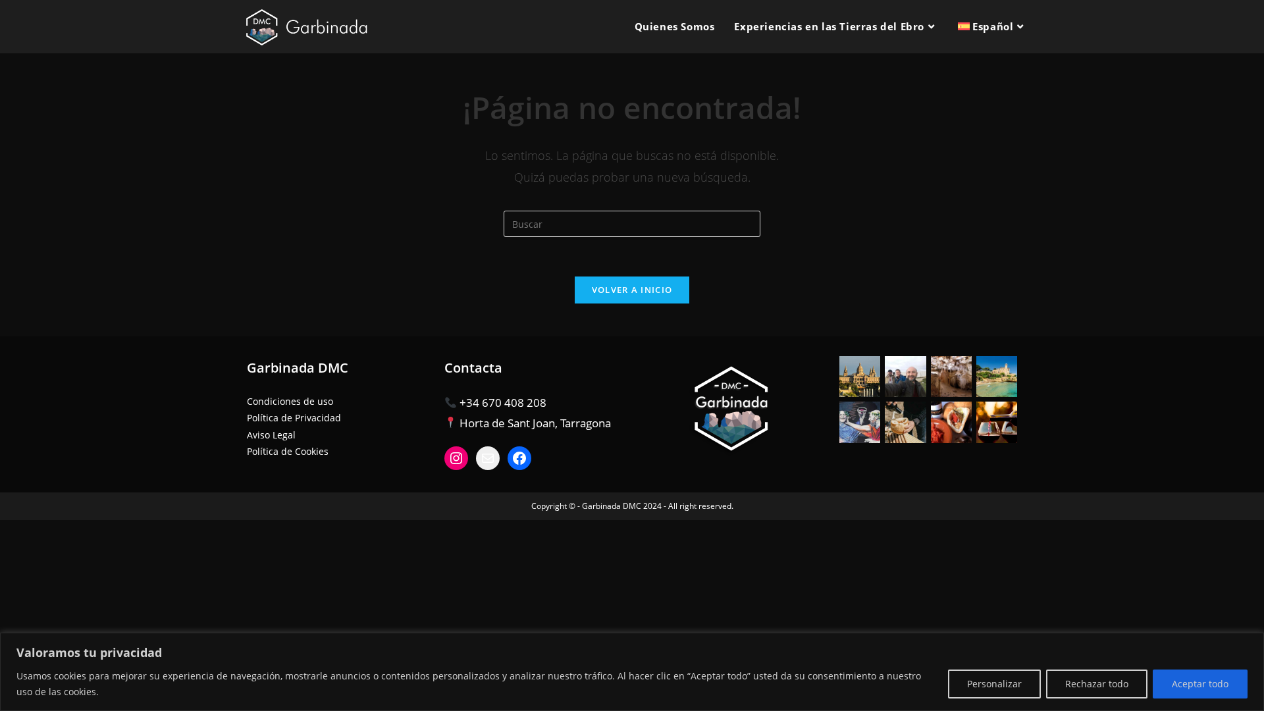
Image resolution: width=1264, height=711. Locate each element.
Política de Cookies (288, 451)
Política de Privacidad (294, 417)
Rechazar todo (1096, 683)
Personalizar (994, 683)
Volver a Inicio (632, 290)
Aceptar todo (1200, 683)
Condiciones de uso (290, 401)
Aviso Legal (271, 435)
